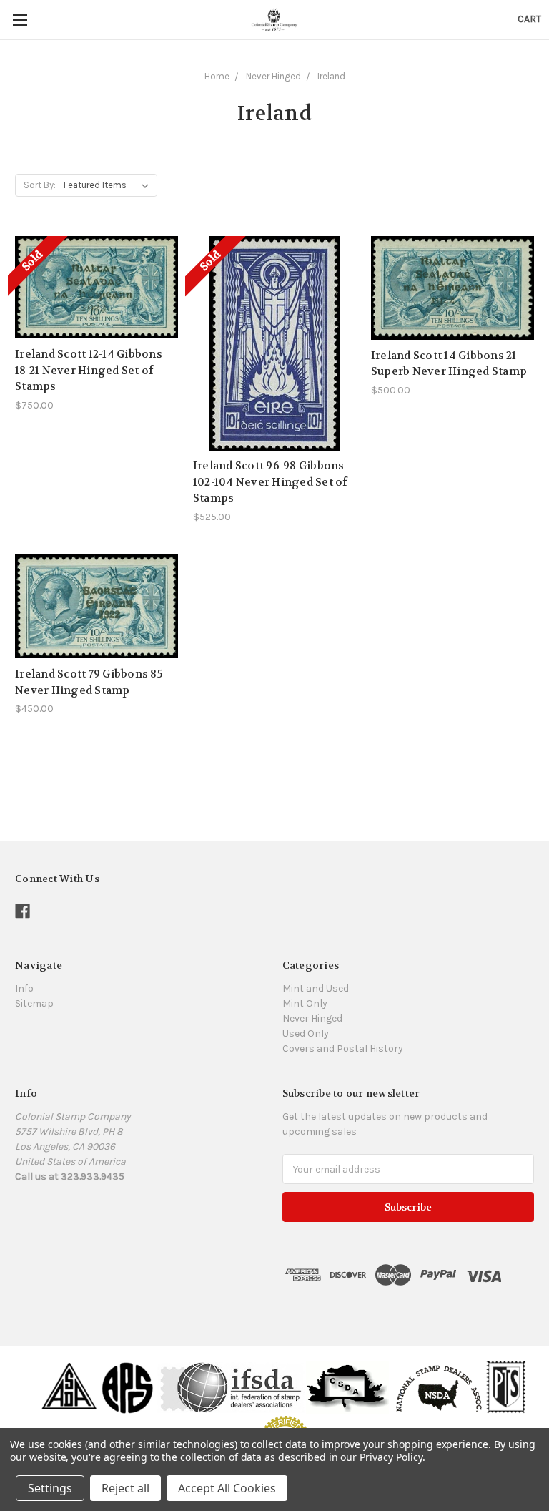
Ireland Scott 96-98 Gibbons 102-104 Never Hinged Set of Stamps (270, 482)
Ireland (331, 76)
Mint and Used (315, 988)
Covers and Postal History (342, 1048)
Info (24, 988)
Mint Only (304, 1003)
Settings (50, 1488)
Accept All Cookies (227, 1488)
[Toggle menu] (19, 19)
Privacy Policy (391, 1457)
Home (216, 76)
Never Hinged (273, 76)
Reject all (125, 1488)
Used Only (305, 1033)
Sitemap (34, 1003)
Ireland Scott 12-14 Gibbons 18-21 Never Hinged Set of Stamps (88, 370)
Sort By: (40, 185)
